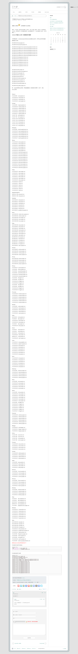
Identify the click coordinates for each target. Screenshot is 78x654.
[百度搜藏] (34, 586)
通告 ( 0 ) (40, 589)
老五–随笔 (51, 26)
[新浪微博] (18, 586)
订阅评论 (19, 589)
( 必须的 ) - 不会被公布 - (17, 614)
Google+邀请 (42, 643)
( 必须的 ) (15, 611)
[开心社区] (29, 586)
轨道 (50, 17)
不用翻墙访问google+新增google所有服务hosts (23, 580)
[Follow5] (36, 586)
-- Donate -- (23, 577)
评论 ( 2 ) (44, 589)
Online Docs (34, 648)
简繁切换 (72, 7)
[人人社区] (26, 586)
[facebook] (39, 586)
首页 (12, 15)
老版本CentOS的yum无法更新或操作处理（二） (58, 28)
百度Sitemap (29, 648)
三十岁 (15, 7)
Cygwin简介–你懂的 (18, 643)
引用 (45, 592)
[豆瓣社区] (31, 586)
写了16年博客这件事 (53, 19)
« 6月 (51, 44)
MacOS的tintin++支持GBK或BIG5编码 (56, 21)
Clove (15, 599)
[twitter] (41, 586)
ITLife (15, 15)
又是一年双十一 (52, 24)
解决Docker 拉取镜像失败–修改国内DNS (56, 22)
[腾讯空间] (24, 586)
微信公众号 (18, 648)
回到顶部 (64, 648)
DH (13, 592)
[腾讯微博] (21, 586)
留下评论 (24, 20)
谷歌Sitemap (23, 648)
